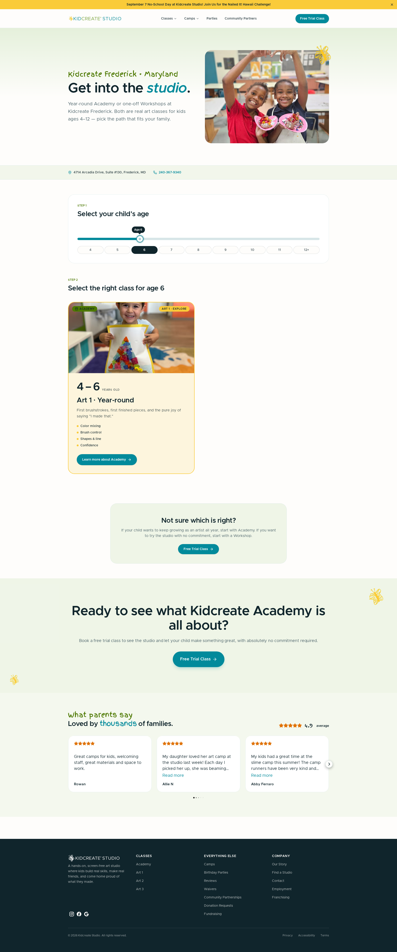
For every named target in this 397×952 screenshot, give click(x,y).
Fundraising (213, 914)
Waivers (210, 889)
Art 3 (140, 889)
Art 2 (140, 881)
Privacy (288, 935)
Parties (212, 18)
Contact (278, 881)
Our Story (279, 864)
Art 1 (139, 872)
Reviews (210, 881)
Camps (209, 864)
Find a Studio (282, 872)
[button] (68, 764)
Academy (143, 864)
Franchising (280, 897)
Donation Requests (218, 905)
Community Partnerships (222, 897)
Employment (282, 889)
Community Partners (241, 18)
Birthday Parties (216, 872)
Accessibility (306, 935)
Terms (324, 935)
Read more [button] (173, 776)
